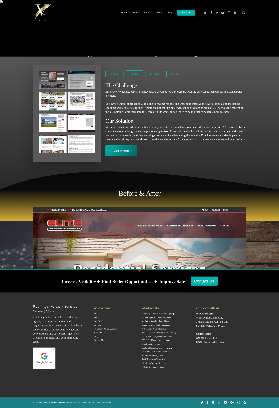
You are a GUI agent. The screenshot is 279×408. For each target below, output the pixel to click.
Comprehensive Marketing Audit (156, 325)
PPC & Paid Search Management (156, 340)
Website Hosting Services (153, 367)
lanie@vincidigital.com (214, 342)
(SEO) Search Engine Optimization (157, 336)
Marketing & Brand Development (156, 317)
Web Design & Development (154, 329)
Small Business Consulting (153, 359)
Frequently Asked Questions (106, 329)
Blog (96, 336)
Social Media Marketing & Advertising (159, 332)
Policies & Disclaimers (82, 402)
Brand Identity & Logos (152, 344)
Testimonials (99, 332)
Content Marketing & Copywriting (157, 348)
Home (96, 313)
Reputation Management (152, 355)
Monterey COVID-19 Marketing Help (158, 313)
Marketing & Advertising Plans (155, 321)
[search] (244, 12)
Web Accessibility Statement (102, 402)
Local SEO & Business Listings (155, 351)
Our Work (98, 321)
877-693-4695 (211, 338)
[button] (121, 150)
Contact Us (204, 281)
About (96, 317)
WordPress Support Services (154, 363)
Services (97, 325)
